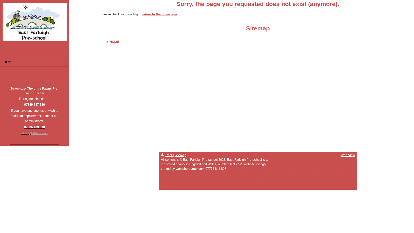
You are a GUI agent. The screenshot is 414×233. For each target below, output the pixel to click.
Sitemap (180, 155)
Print (169, 155)
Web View (348, 155)
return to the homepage (159, 14)
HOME (114, 41)
